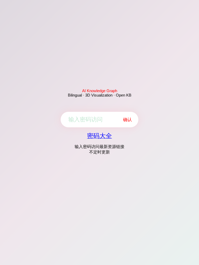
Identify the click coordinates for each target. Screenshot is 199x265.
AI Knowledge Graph (99, 91)
